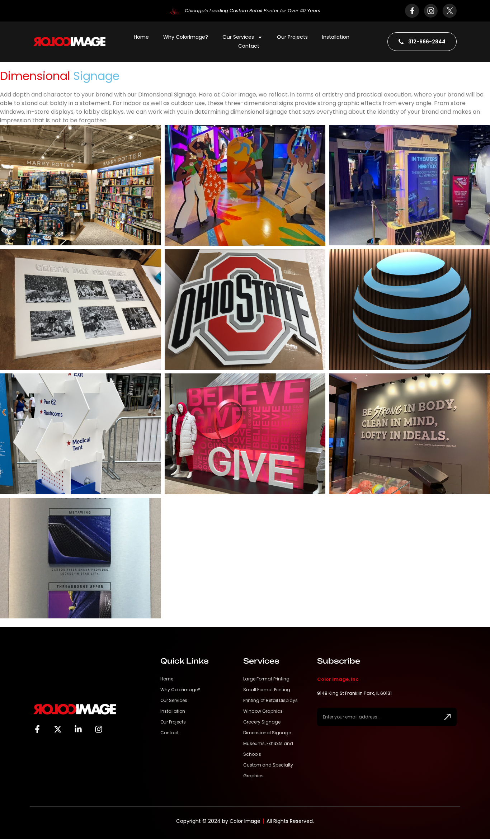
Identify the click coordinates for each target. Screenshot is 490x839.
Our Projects (292, 37)
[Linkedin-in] (78, 729)
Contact (248, 46)
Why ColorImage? (185, 37)
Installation (335, 37)
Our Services (238, 37)
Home (141, 37)
